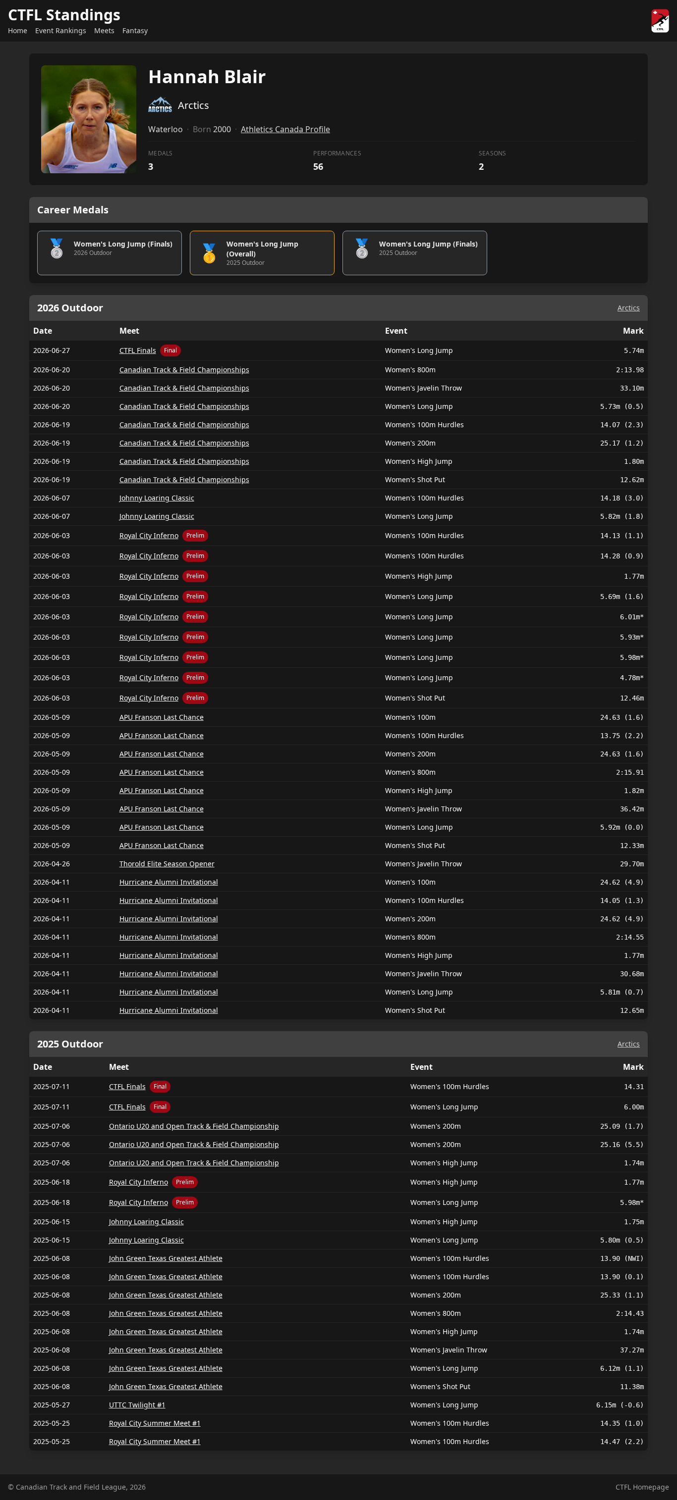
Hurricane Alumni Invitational (168, 882)
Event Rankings (60, 30)
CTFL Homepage (642, 1487)
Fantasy (135, 30)
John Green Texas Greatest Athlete (166, 1258)
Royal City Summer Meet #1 (155, 1423)
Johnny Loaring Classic (156, 497)
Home (17, 30)
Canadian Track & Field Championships (184, 369)
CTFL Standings (64, 14)
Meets (104, 30)
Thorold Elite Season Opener (167, 863)
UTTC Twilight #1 (137, 1404)
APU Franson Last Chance (161, 717)
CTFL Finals (137, 350)
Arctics (629, 307)
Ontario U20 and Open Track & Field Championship (194, 1126)
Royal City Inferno (148, 535)
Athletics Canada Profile (285, 129)
